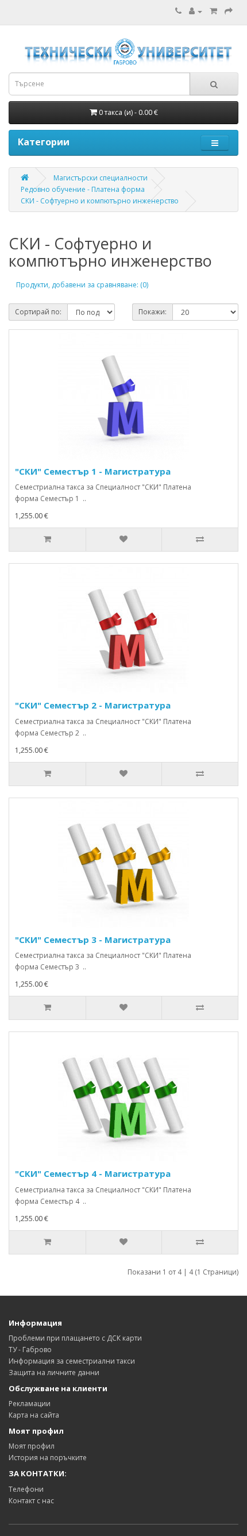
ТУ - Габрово (30, 1349)
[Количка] (213, 11)
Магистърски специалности (100, 178)
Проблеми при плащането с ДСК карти (75, 1338)
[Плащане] (229, 11)
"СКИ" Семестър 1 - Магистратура (93, 471)
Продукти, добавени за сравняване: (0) (82, 285)
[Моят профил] (195, 11)
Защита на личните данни (54, 1372)
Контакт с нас (31, 1501)
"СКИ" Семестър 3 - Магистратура (93, 939)
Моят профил (32, 1446)
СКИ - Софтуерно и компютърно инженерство (100, 201)
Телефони (26, 1489)
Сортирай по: (38, 312)
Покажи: (152, 312)
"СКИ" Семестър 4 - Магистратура (93, 1173)
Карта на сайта (34, 1415)
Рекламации (30, 1403)
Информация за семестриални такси (72, 1361)
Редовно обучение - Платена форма (83, 189)
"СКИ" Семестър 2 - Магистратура (93, 705)
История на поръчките (48, 1457)
